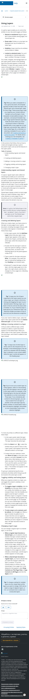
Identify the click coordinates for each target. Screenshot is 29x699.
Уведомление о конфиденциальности (10, 690)
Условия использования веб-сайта (9, 686)
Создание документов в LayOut (17, 11)
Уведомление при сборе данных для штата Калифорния (11, 693)
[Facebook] (2, 649)
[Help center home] (2, 11)
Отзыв (2, 610)
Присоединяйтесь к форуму (10, 640)
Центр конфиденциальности (8, 688)
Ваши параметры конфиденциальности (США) (12, 695)
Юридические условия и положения (10, 684)
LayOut (6, 11)
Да (3, 607)
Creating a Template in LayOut (14, 138)
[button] (24, 695)
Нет (9, 607)
